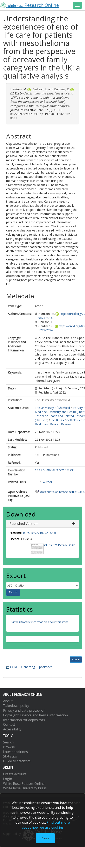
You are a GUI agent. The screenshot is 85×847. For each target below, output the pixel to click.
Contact (9, 724)
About (8, 701)
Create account (14, 774)
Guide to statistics (17, 761)
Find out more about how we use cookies (45, 825)
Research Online (33, 5)
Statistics (10, 756)
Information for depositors (24, 720)
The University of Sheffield (52, 408)
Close (45, 838)
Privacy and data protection (24, 710)
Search (8, 742)
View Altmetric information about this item (40, 622)
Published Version (23, 523)
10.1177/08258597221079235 (54, 470)
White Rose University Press (25, 788)
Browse (9, 747)
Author (47, 482)
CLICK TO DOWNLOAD (60, 545)
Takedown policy (16, 705)
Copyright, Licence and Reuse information (35, 715)
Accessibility (12, 729)
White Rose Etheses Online (24, 783)
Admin (76, 659)
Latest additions (15, 751)
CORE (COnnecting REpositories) (31, 667)
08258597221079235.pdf (39, 533)
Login (7, 779)
